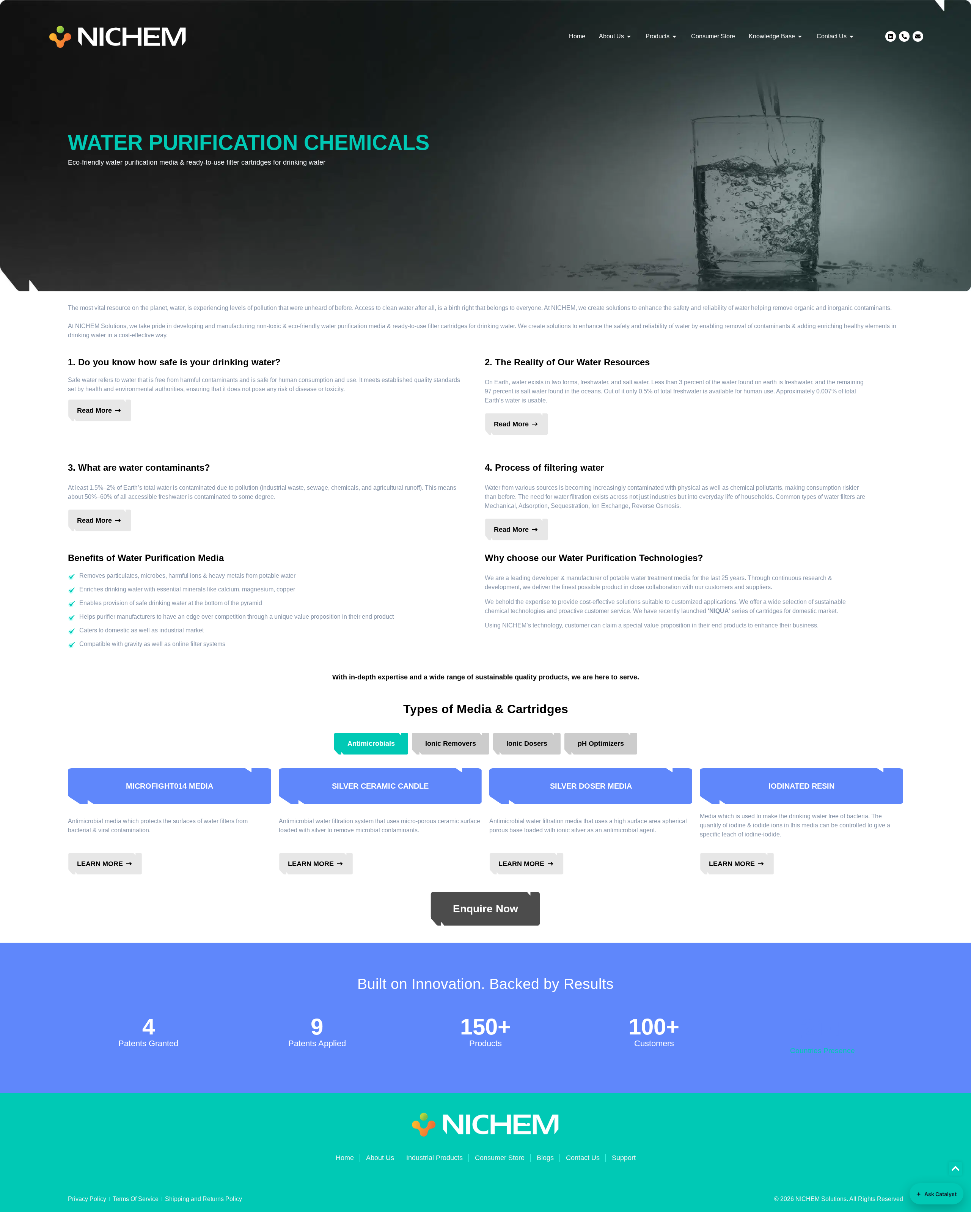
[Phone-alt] (904, 36)
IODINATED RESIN (801, 786)
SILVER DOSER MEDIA (591, 786)
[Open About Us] (629, 36)
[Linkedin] (890, 36)
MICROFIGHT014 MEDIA (169, 786)
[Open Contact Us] (851, 36)
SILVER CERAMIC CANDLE (380, 786)
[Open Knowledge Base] (800, 36)
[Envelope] (918, 36)
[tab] (371, 744)
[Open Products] (674, 36)
